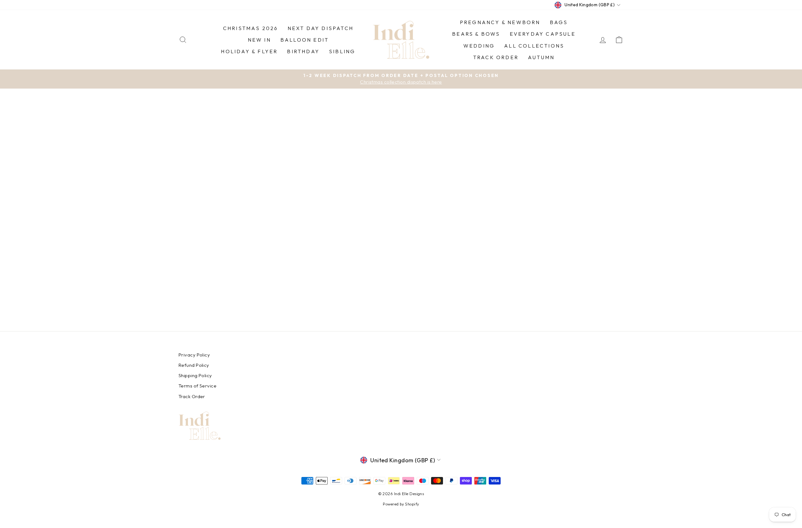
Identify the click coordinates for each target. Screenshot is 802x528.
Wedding (479, 46)
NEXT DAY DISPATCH (320, 28)
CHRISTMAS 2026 (250, 28)
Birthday (303, 51)
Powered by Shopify (401, 503)
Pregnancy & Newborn (500, 22)
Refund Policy (194, 365)
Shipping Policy (195, 375)
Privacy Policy (194, 355)
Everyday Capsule (542, 34)
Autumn (541, 57)
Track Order (495, 57)
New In (259, 40)
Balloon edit (304, 40)
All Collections (534, 46)
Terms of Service (197, 386)
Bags (559, 22)
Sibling (342, 51)
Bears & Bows (476, 34)
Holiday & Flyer (249, 51)
